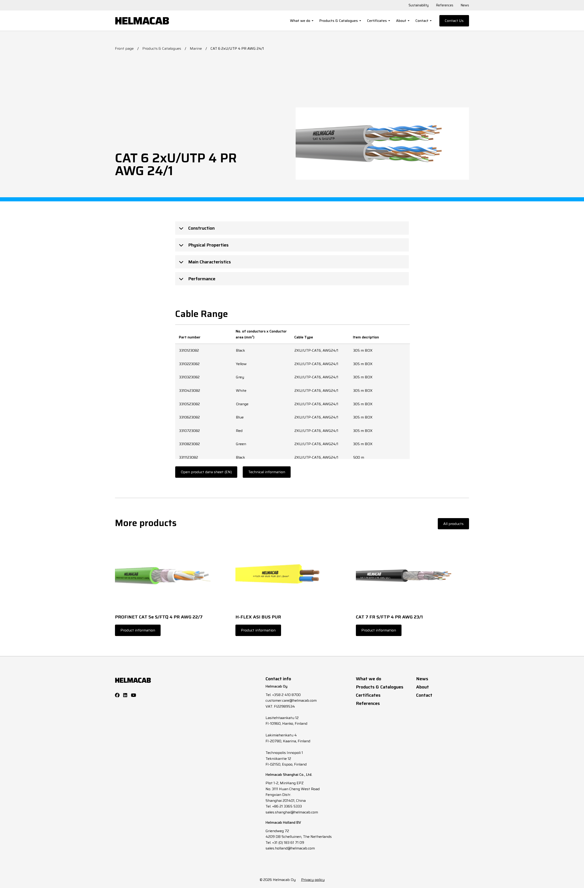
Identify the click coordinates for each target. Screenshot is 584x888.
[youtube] (133, 695)
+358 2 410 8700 (286, 695)
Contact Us (454, 20)
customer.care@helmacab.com (291, 700)
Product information (137, 630)
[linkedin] (125, 695)
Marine (196, 48)
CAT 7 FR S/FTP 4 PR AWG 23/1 (389, 617)
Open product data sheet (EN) (206, 472)
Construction (201, 228)
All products (453, 524)
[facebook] (117, 695)
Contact (421, 20)
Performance (201, 278)
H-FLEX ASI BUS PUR (258, 617)
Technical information (266, 472)
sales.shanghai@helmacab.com (292, 812)
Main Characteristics (209, 261)
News (465, 5)
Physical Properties (208, 245)
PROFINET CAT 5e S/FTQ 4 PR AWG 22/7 (159, 617)
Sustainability (419, 5)
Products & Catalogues (338, 20)
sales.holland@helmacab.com (290, 848)
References (444, 5)
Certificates (377, 20)
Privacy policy (313, 880)
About (401, 20)
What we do (300, 20)
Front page (124, 48)
